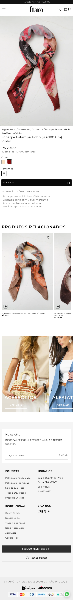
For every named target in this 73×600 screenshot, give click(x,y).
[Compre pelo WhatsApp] (67, 594)
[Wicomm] (45, 587)
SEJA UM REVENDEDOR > (36, 549)
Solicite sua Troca (14, 487)
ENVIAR (63, 455)
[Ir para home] (36, 9)
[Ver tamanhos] (5, 306)
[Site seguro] (28, 587)
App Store (10, 532)
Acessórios (24, 129)
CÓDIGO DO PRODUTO (28, 191)
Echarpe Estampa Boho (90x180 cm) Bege (23, 313)
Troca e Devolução (15, 492)
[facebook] (44, 511)
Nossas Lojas (12, 518)
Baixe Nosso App (14, 528)
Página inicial (8, 129)
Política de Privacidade (18, 478)
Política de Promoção (17, 483)
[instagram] (39, 511)
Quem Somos (12, 513)
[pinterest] (48, 511)
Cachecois (37, 129)
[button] (67, 9)
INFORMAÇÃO (7, 191)
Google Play (12, 537)
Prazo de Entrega (14, 497)
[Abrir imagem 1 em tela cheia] (36, 71)
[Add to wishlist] (49, 237)
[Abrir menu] (4, 9)
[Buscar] (59, 9)
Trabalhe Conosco (15, 523)
